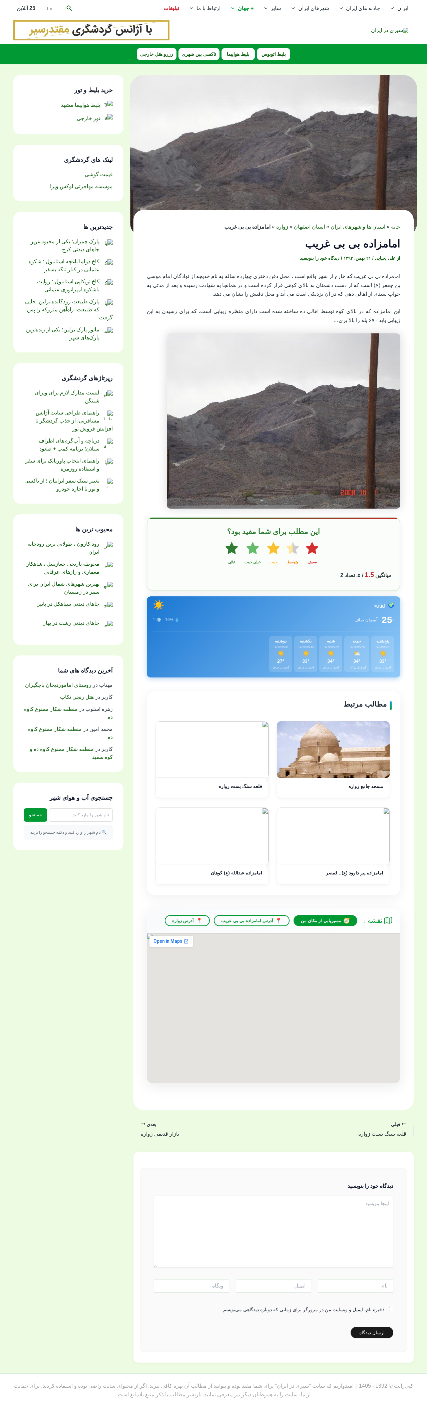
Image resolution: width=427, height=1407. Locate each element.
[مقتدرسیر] (91, 30)
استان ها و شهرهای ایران (358, 227)
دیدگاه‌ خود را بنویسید (320, 258)
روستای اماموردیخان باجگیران (58, 685)
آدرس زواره (183, 920)
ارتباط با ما (208, 8)
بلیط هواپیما (238, 54)
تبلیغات (171, 8)
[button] (394, 8)
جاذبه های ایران (363, 8)
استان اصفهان (309, 227)
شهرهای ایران (313, 8)
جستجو (35, 814)
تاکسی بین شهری (199, 54)
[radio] (312, 553)
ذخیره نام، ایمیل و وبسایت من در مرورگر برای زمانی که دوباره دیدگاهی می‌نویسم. (303, 1309)
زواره (282, 227)
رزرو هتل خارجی (156, 54)
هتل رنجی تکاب (77, 697)
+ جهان (246, 8)
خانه (395, 227)
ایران (402, 8)
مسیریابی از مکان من (321, 920)
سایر (276, 8)
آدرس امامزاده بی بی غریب (247, 920)
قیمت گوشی (99, 174)
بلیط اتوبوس (274, 54)
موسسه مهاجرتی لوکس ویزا (81, 186)
